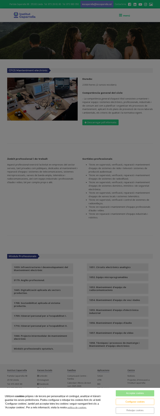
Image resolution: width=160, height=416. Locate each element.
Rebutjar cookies (135, 410)
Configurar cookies (135, 401)
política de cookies (76, 407)
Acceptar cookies (135, 393)
